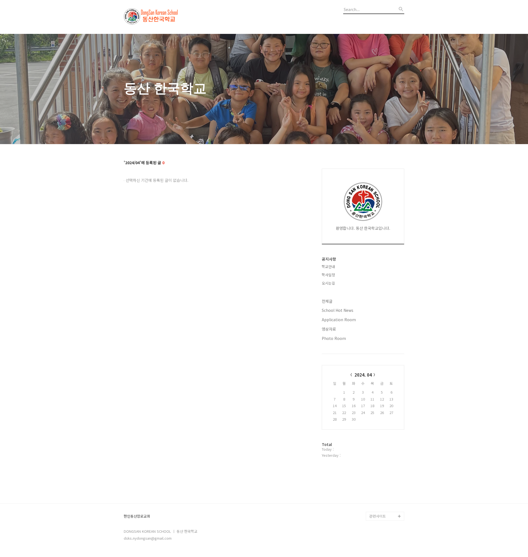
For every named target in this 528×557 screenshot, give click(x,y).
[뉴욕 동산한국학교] (154, 17)
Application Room (339, 319)
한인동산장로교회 (137, 516)
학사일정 (328, 274)
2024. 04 (363, 375)
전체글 (327, 301)
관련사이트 (377, 516)
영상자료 (329, 329)
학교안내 (328, 266)
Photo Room (334, 338)
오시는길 (328, 283)
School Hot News (337, 310)
